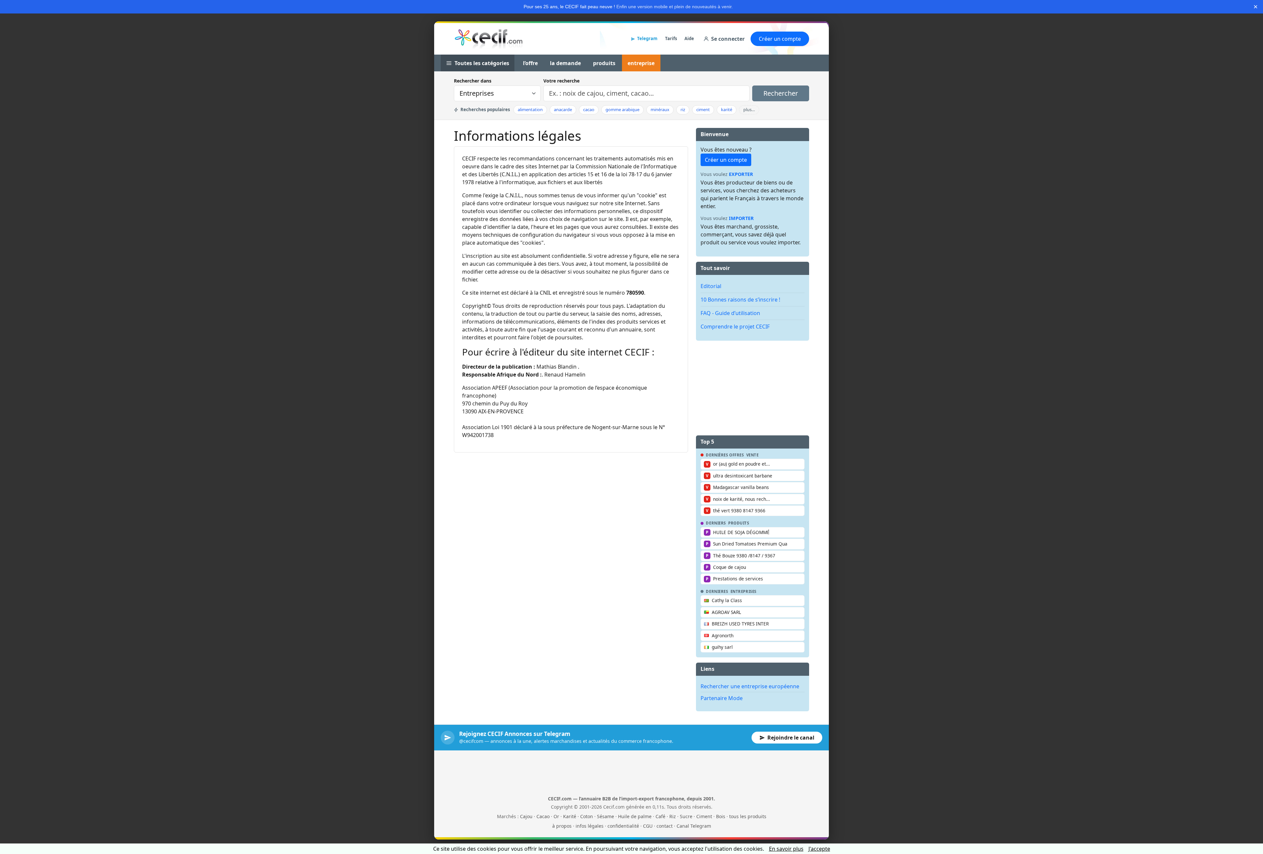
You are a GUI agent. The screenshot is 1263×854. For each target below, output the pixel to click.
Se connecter (728, 38)
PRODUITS (738, 523)
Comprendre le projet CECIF (735, 326)
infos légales (590, 826)
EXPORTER (741, 174)
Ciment (704, 816)
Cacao (543, 816)
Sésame (605, 816)
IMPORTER (741, 218)
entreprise (641, 63)
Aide (689, 38)
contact (664, 826)
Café (660, 816)
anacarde (563, 109)
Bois (720, 816)
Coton (586, 816)
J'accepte (819, 848)
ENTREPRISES (743, 592)
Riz (672, 816)
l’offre (530, 63)
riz (683, 109)
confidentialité (623, 826)
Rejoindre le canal (790, 737)
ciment (703, 109)
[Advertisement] (752, 387)
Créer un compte (780, 38)
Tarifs (671, 38)
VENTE (752, 455)
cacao (588, 109)
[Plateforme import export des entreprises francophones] (488, 38)
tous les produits (747, 816)
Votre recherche (561, 81)
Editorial (711, 286)
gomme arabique (622, 109)
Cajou (526, 816)
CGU (648, 826)
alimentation (530, 109)
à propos (562, 826)
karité (726, 109)
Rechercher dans (472, 81)
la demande (565, 63)
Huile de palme (635, 816)
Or (556, 816)
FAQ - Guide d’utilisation (730, 313)
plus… (749, 109)
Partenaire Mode (722, 698)
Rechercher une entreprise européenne (750, 686)
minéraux (660, 109)
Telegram (647, 38)
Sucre (686, 816)
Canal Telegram (694, 826)
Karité (569, 816)
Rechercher (780, 93)
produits (604, 63)
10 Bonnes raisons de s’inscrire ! (740, 299)
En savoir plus (786, 848)
